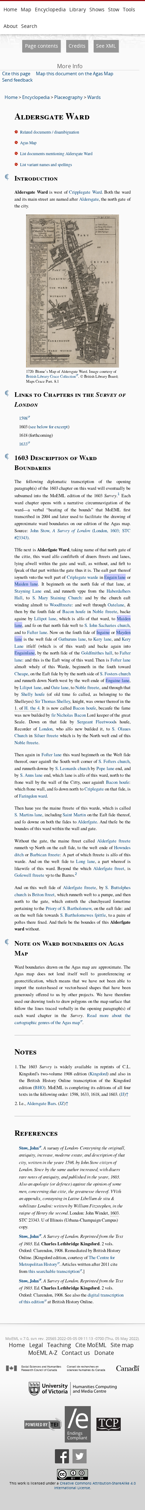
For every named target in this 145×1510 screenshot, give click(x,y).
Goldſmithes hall (96, 653)
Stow (113, 9)
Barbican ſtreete (45, 854)
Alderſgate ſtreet (109, 868)
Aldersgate (89, 199)
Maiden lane (26, 584)
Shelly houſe (33, 694)
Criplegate (94, 789)
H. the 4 (31, 708)
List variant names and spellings (46, 164)
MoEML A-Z (42, 1353)
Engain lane (115, 577)
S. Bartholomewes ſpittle (83, 915)
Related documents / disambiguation (49, 132)
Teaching (59, 1345)
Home (10, 9)
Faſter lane (37, 632)
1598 (23, 418)
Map (26, 9)
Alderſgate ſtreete (114, 841)
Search (29, 26)
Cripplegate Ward (85, 192)
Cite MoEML (90, 1345)
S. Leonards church (72, 768)
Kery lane (102, 639)
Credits (77, 45)
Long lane (85, 861)
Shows (97, 9)
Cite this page (16, 73)
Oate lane (60, 687)
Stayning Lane (28, 591)
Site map (122, 1345)
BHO (39, 1087)
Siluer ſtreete (46, 735)
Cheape (21, 673)
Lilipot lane (45, 618)
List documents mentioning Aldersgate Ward (56, 153)
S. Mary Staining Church (56, 597)
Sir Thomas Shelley (52, 701)
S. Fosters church (115, 673)
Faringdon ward (33, 796)
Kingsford (98, 1073)
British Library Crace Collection (51, 376)
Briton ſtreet (43, 894)
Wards (94, 97)
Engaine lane (118, 680)
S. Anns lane (31, 775)
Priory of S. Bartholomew (69, 908)
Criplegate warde (82, 577)
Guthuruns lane (72, 639)
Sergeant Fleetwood (96, 721)
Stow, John (29, 1148)
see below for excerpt (49, 426)
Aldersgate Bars (41, 1103)
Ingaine (103, 632)
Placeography (68, 97)
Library (77, 9)
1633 (23, 444)
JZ (61, 1103)
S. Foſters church (114, 761)
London (45, 728)
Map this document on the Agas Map (74, 73)
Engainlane (24, 653)
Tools (129, 9)
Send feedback (17, 80)
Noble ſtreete (105, 611)
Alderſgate (87, 821)
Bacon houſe (74, 611)
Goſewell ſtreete (29, 875)
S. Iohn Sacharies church (107, 625)
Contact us (76, 1353)
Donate (104, 1353)
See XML (106, 45)
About (11, 26)
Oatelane (116, 604)
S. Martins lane (28, 814)
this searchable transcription (54, 1271)
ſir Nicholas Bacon (68, 715)
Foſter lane (121, 660)
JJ (122, 1094)
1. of (26, 708)
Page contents (41, 45)
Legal (36, 1345)
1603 (114, 1213)
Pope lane (105, 768)
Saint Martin (74, 814)
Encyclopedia (50, 9)
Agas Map (28, 142)
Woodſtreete (61, 604)
